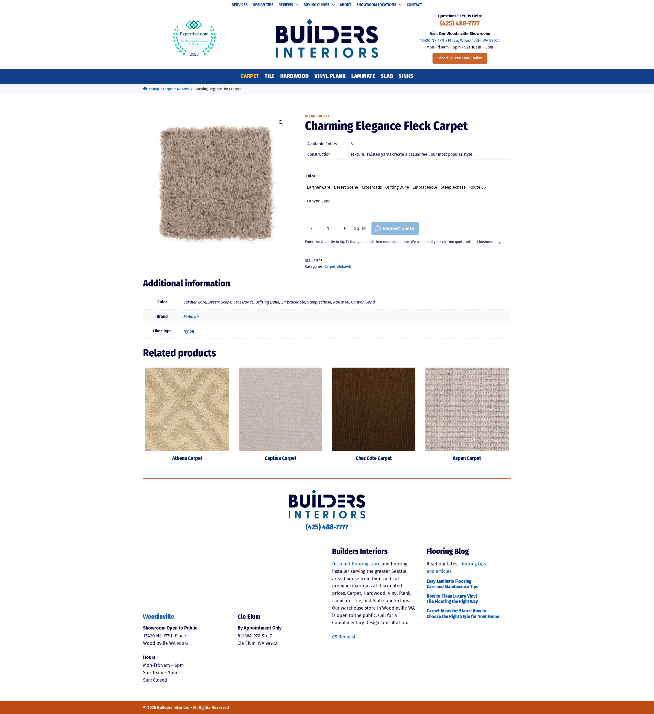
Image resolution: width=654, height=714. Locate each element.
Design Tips (263, 5)
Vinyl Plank (330, 76)
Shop (155, 89)
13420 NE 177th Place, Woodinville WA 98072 (460, 40)
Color (310, 176)
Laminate (363, 76)
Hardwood (294, 76)
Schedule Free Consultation (460, 58)
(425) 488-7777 (460, 23)
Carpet (250, 76)
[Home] (145, 89)
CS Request (344, 637)
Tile (270, 76)
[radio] (319, 187)
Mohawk (183, 89)
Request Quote (398, 228)
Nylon (188, 331)
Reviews (285, 5)
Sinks (406, 76)
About (345, 5)
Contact (414, 5)
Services (240, 5)
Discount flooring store (356, 564)
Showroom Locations (376, 5)
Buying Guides (316, 5)
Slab (387, 76)
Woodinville (158, 617)
